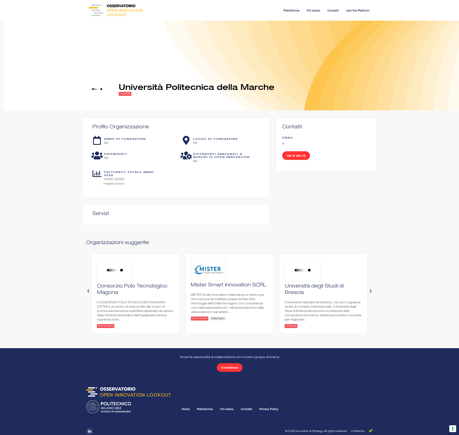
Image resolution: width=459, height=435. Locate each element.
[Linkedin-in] (89, 431)
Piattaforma (291, 10)
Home (186, 409)
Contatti (333, 10)
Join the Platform (357, 10)
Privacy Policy (268, 409)
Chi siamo (313, 10)
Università (125, 94)
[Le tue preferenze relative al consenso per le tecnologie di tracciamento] (452, 428)
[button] (88, 291)
